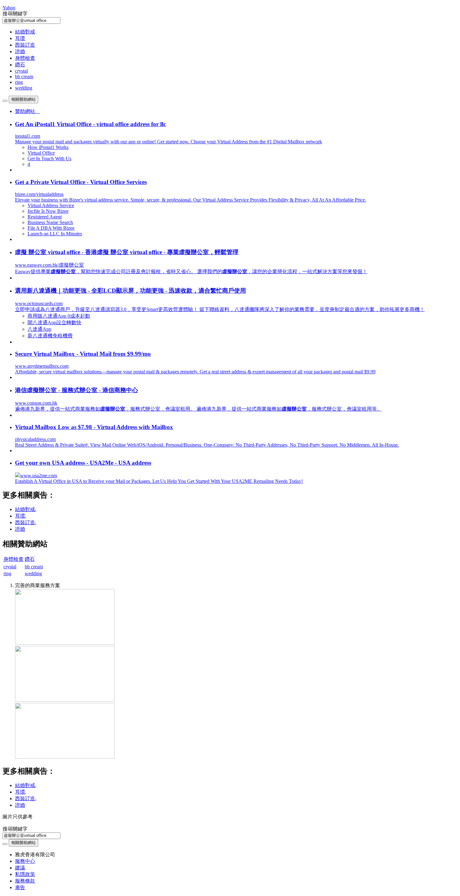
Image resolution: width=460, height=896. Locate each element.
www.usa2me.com (38, 475)
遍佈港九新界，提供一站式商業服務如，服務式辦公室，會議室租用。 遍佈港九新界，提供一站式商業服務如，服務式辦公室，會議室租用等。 (198, 409)
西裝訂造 (25, 45)
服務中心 (25, 861)
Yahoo (9, 7)
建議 (20, 867)
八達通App (39, 329)
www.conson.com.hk (36, 403)
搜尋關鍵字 (15, 13)
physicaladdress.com (35, 439)
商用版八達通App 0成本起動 (59, 316)
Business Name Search (50, 222)
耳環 (20, 38)
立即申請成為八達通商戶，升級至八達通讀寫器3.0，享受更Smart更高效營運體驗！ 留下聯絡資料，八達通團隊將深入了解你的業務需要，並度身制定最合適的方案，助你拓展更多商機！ (220, 309)
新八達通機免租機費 (50, 335)
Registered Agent (45, 216)
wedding (23, 87)
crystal (21, 71)
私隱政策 (25, 874)
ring (19, 82)
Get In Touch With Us (49, 158)
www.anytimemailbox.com (42, 366)
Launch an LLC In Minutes (55, 233)
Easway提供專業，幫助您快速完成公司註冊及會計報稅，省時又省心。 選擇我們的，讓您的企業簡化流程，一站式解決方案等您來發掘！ (191, 271)
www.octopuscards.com (39, 303)
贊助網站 (27, 111)
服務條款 (25, 880)
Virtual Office (41, 153)
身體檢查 (25, 58)
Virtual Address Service (51, 205)
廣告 (20, 887)
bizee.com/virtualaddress (39, 194)
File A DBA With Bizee (51, 228)
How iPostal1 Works (48, 147)
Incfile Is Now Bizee (48, 211)
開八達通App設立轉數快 (54, 322)
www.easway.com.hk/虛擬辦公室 (49, 265)
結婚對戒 (25, 31)
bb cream (24, 76)
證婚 (20, 51)
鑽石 (20, 64)
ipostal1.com (27, 136)
